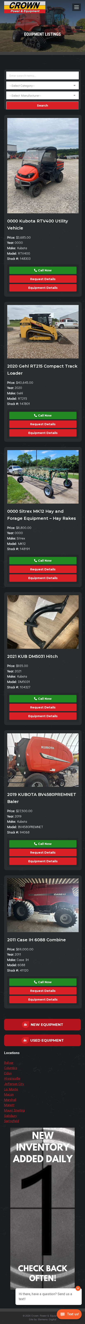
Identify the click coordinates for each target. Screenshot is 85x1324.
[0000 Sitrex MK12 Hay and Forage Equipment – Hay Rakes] (43, 477)
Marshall (10, 1099)
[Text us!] (69, 1315)
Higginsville (12, 1078)
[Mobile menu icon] (76, 7)
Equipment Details (43, 288)
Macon (9, 1094)
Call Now (45, 270)
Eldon (8, 1073)
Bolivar (8, 1062)
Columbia (10, 1067)
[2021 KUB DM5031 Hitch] (43, 622)
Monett (9, 1105)
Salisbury (10, 1115)
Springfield (11, 1121)
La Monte (11, 1089)
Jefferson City (14, 1083)
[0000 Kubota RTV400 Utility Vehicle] (43, 165)
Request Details (42, 279)
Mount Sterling (14, 1110)
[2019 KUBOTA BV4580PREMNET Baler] (43, 760)
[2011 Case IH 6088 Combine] (43, 905)
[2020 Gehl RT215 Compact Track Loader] (43, 331)
